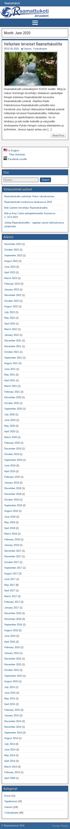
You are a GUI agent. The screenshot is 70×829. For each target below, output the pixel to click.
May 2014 (9, 755)
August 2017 (11, 573)
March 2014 (10, 766)
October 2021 (11, 352)
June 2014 (9, 749)
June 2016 (9, 636)
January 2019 (11, 482)
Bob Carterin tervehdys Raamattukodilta (25, 207)
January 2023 (11, 289)
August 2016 (11, 630)
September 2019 (13, 460)
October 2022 (11, 300)
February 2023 (12, 283)
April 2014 (9, 761)
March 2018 (10, 533)
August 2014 (11, 738)
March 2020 (10, 437)
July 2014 (9, 744)
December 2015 (12, 658)
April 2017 (9, 590)
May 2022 (9, 317)
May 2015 (9, 698)
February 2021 (12, 391)
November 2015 (12, 664)
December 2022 (12, 295)
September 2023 (13, 255)
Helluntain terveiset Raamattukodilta (33, 44)
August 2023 (11, 261)
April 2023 (9, 272)
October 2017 (11, 562)
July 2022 (9, 312)
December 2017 (12, 550)
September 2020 (13, 408)
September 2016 (13, 624)
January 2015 (11, 715)
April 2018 (9, 528)
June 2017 (9, 579)
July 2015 (9, 687)
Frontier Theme (60, 826)
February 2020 (12, 442)
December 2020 (12, 397)
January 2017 (11, 607)
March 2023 (10, 278)
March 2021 (10, 386)
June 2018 (9, 516)
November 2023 (12, 244)
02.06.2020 (13, 48)
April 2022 (9, 323)
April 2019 (9, 471)
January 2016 (11, 653)
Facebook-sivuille (17, 159)
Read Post (58, 135)
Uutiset (27, 48)
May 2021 (9, 374)
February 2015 (12, 709)
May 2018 (9, 522)
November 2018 (12, 494)
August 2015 (11, 681)
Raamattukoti (10, 3)
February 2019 (12, 476)
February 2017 (12, 601)
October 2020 (11, 403)
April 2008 (9, 778)
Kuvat (7, 795)
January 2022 (11, 335)
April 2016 (9, 641)
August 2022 (11, 306)
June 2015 (9, 692)
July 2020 (9, 414)
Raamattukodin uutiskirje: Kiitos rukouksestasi (29, 196)
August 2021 (11, 363)
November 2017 (12, 556)
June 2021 (9, 369)
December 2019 (12, 448)
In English (13, 150)
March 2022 (10, 329)
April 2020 (9, 431)
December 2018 (12, 488)
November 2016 (12, 619)
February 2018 (12, 539)
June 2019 (9, 465)
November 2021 (12, 346)
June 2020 (9, 420)
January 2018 (11, 545)
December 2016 (12, 613)
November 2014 (12, 726)
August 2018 (11, 511)
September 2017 (13, 567)
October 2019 (11, 454)
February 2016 (12, 647)
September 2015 (13, 675)
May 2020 (9, 425)
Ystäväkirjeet (40, 48)
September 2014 (13, 732)
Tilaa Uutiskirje (16, 154)
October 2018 (11, 499)
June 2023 (9, 266)
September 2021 (13, 357)
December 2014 (12, 721)
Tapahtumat (10, 801)
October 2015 (11, 670)
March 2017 (10, 596)
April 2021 (9, 380)
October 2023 (11, 249)
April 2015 (9, 704)
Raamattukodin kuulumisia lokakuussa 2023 (28, 202)
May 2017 (9, 585)
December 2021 (12, 340)
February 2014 (12, 772)
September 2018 (13, 505)
